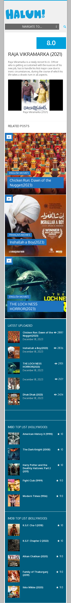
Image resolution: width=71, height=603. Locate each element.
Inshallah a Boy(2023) (27, 242)
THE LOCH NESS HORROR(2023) (32, 365)
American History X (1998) (38, 434)
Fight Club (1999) (33, 480)
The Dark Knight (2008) (36, 449)
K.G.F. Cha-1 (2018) (33, 525)
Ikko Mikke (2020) (33, 587)
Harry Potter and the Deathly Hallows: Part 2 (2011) (37, 468)
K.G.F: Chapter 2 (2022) (36, 540)
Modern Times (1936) (35, 496)
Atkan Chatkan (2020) (35, 556)
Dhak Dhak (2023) (33, 394)
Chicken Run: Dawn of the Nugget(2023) (38, 334)
